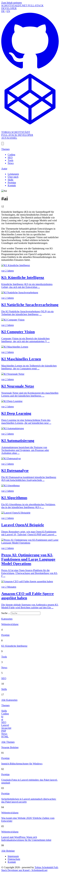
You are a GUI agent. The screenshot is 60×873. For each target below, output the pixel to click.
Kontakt (12, 862)
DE (3, 11)
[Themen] (2, 143)
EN (8, 11)
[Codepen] (30, 126)
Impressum (13, 856)
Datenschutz (14, 859)
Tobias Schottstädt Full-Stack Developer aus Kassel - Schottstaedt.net (29, 869)
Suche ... (5, 613)
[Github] (30, 69)
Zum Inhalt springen (11, 2)
